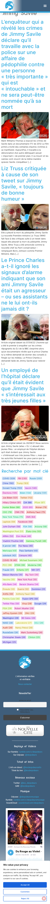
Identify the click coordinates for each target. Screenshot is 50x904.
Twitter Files (11, 604)
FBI (22, 478)
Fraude (8, 570)
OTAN (20, 565)
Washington (11, 618)
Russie (36, 478)
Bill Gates (28, 618)
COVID (9, 478)
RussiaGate (10, 632)
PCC (7, 565)
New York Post (27, 579)
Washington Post (13, 531)
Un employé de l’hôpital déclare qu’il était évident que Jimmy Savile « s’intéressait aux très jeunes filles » (23, 385)
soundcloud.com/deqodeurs (31, 803)
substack (9, 555)
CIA (28, 502)
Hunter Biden (11, 507)
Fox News (26, 546)
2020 (28, 507)
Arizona (41, 527)
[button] (45, 5)
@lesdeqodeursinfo (32, 767)
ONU (29, 613)
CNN (19, 512)
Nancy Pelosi (24, 628)
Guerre (23, 589)
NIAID (8, 623)
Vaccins (9, 579)
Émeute (9, 589)
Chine (8, 483)
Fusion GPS (30, 599)
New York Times (13, 517)
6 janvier (9, 546)
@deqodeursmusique (29, 797)
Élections (10, 493)
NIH (36, 570)
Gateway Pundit (36, 541)
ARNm (8, 536)
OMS (30, 517)
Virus (27, 604)
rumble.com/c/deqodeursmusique (29, 800)
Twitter (26, 498)
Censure (25, 555)
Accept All (25, 885)
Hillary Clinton (12, 502)
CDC (7, 512)
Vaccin (31, 488)
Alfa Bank (10, 584)
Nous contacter (25, 684)
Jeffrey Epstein (12, 613)
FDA (27, 527)
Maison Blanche (13, 575)
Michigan (9, 642)
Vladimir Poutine (13, 541)
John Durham (11, 527)
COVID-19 (10, 560)
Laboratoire (24, 623)
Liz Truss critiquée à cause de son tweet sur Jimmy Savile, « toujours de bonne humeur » (23, 183)
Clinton (34, 637)
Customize (25, 892)
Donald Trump (12, 488)
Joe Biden (10, 498)
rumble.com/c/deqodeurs (30, 752)
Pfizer (40, 502)
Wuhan (41, 507)
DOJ (38, 623)
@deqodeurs (31, 755)
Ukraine (40, 493)
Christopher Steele (14, 637)
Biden (25, 493)
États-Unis (33, 531)
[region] (25, 882)
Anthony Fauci (36, 512)
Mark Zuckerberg (31, 632)
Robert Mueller (24, 608)
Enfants (23, 570)
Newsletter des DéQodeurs (26, 711)
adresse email (25, 700)
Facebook (25, 522)
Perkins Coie (11, 599)
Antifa (8, 594)
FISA (7, 608)
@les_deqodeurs (29, 783)
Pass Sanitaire (28, 551)
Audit (8, 628)
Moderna (34, 565)
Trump (22, 483)
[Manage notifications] (44, 898)
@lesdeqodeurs (31, 770)
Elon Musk (23, 536)
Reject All (25, 898)
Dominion (38, 589)
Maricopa (10, 551)
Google (40, 604)
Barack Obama (28, 584)
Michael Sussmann (31, 560)
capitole (9, 522)
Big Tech (31, 575)
